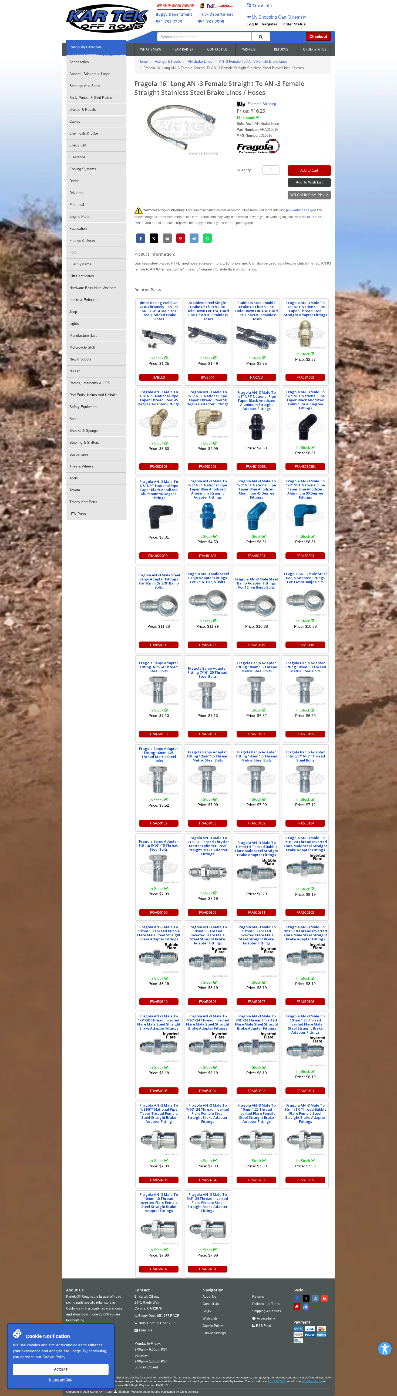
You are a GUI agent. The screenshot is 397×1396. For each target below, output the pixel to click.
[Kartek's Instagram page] (316, 1298)
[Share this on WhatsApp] (207, 238)
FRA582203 (207, 466)
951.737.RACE (168, 1316)
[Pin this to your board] (180, 238)
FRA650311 (256, 912)
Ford (72, 252)
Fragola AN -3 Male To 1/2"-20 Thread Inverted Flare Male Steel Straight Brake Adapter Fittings (158, 1022)
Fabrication (78, 228)
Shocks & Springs (83, 431)
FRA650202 (158, 1269)
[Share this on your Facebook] (140, 238)
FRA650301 (305, 1090)
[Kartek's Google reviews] (325, 1298)
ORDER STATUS (314, 49)
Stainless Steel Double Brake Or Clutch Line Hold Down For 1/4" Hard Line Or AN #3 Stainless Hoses (256, 310)
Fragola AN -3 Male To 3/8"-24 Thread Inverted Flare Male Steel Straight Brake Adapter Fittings (256, 1022)
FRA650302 (256, 1090)
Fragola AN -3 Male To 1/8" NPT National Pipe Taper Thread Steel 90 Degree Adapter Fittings (207, 397)
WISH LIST (249, 49)
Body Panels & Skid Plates (90, 98)
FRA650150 (158, 734)
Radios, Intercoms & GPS (89, 383)
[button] (385, 1348)
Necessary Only (60, 1380)
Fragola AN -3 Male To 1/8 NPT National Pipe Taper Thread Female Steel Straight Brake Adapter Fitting (159, 1113)
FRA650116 (305, 644)
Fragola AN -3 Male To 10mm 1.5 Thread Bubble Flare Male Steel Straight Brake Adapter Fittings (256, 848)
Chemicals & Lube (83, 133)
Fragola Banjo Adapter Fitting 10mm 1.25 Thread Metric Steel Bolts (158, 754)
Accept (61, 1369)
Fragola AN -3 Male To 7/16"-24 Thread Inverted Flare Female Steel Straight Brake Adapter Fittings (207, 1113)
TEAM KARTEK (183, 49)
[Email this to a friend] (167, 238)
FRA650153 (256, 734)
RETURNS (281, 49)
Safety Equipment (83, 407)
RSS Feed (263, 1326)
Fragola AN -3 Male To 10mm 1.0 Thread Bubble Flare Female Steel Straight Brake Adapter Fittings (305, 1113)
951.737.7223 (169, 22)
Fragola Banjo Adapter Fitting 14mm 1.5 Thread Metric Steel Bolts (256, 756)
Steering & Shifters (84, 442)
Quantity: (244, 170)
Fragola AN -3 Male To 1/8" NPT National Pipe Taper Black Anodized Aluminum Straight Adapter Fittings (256, 400)
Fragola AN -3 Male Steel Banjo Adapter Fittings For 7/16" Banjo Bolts (207, 577)
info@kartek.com (312, 1381)
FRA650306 (305, 1001)
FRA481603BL (256, 466)
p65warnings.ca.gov (301, 210)
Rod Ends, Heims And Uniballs (93, 395)
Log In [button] (252, 24)
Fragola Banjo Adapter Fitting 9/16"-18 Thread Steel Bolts (159, 845)
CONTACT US (217, 49)
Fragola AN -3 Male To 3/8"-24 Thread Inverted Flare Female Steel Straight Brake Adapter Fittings (207, 1202)
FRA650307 (256, 1001)
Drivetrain (76, 193)
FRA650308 (207, 1001)
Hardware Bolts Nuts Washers (92, 288)
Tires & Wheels (81, 466)
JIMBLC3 (159, 377)
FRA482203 (305, 555)
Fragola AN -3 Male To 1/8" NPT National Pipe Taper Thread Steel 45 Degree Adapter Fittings (159, 397)
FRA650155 (305, 734)
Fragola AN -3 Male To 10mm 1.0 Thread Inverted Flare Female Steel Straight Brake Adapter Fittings (159, 1202)
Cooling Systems (82, 169)
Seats (74, 419)
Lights (74, 324)
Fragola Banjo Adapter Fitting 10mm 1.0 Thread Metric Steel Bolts (305, 666)
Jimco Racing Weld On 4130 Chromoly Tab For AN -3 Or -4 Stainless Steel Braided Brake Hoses (158, 310)
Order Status (294, 24)
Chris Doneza (189, 1391)
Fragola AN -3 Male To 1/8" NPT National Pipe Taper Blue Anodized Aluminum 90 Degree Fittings (305, 489)
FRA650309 (207, 912)
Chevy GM (77, 145)
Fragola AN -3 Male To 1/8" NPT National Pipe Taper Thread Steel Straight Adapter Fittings (305, 308)
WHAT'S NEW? (150, 49)
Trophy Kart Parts (83, 502)
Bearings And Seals (84, 86)
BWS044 (207, 377)
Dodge (74, 181)
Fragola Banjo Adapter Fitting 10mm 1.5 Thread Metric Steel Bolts (256, 666)
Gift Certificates (81, 276)
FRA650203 (256, 1179)
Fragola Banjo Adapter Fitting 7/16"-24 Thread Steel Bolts (305, 756)
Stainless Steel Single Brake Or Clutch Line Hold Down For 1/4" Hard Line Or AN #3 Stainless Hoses (207, 310)
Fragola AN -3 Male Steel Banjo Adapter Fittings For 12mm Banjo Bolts (256, 583)
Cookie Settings (214, 1333)
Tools (73, 478)
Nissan (74, 371)
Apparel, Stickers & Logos (89, 74)
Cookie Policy (53, 1357)
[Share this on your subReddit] (194, 238)
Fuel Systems (80, 264)
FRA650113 (207, 644)
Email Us (145, 1330)
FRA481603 (207, 555)
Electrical (76, 205)
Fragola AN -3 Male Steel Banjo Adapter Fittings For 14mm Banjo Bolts (305, 577)
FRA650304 (207, 1090)
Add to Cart (309, 170)
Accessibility (266, 1318)
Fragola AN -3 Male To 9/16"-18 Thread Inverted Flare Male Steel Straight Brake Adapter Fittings (305, 932)
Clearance (77, 157)
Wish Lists (210, 1318)
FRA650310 (158, 1001)
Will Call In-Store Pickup (309, 195)
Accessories (79, 62)
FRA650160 (158, 912)
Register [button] (269, 24)
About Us (209, 1296)
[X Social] (307, 1298)
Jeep (73, 312)
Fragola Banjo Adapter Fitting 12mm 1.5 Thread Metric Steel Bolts (207, 756)
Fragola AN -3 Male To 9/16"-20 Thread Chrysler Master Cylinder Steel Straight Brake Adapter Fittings (207, 845)
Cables (74, 121)
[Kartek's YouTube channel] (298, 1306)
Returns (258, 1296)
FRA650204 (207, 1179)
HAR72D (256, 377)
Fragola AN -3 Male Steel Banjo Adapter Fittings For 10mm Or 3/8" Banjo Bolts (158, 581)
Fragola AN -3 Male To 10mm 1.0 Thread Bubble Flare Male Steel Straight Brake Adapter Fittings (158, 932)
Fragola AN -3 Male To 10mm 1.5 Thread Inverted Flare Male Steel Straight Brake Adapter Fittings (208, 935)
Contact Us (211, 1304)
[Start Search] (260, 36)
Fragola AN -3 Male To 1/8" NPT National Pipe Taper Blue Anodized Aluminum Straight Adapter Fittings (207, 489)
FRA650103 (158, 644)
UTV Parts (77, 514)
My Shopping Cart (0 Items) (277, 17)
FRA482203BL (158, 555)
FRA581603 (305, 377)
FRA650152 (158, 823)
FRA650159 (256, 823)
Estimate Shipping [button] (261, 104)
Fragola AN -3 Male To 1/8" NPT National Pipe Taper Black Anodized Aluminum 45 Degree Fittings (305, 399)
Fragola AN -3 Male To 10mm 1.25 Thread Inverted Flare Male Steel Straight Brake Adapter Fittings (305, 1024)
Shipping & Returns (266, 1311)
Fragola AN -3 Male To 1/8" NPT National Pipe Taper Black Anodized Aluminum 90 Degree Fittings (158, 489)
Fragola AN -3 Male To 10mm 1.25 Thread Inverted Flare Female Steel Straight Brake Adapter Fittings (256, 1113)
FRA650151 (207, 734)
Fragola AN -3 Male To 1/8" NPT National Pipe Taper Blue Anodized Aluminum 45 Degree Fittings (256, 489)
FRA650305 (158, 1090)
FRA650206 (158, 1179)
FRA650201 (207, 1269)
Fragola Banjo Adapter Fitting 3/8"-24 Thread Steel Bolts (158, 666)
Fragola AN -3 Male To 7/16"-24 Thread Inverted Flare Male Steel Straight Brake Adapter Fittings (207, 1022)
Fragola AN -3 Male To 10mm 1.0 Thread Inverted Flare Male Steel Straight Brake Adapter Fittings (256, 935)
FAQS (207, 1311)
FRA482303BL (305, 466)
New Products (80, 359)
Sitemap (123, 1391)
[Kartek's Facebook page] (298, 1298)
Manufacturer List (83, 335)
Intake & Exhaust (83, 300)
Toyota (74, 490)
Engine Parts (79, 217)
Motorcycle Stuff (82, 347)
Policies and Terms (266, 1304)
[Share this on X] (154, 238)
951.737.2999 (211, 22)
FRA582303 (158, 466)
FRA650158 (207, 823)
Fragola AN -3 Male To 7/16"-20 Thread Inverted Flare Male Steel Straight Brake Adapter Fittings (305, 843)
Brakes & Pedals (82, 110)
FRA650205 (305, 1179)
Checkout (318, 36)
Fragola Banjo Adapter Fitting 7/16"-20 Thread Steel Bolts (207, 672)
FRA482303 (256, 555)
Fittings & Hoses (82, 240)
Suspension (78, 454)
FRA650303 (305, 912)
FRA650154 (305, 823)
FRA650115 (256, 644)
